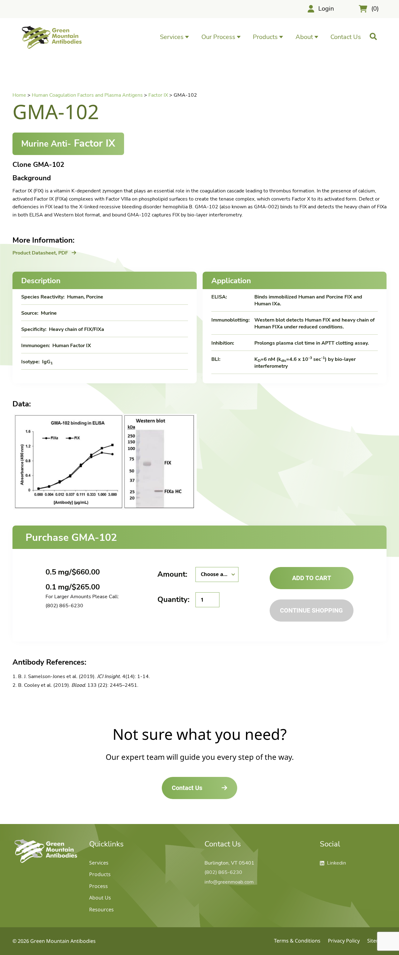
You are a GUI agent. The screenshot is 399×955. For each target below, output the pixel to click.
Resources (101, 909)
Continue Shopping (311, 610)
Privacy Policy (344, 940)
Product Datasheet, (40, 253)
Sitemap (377, 940)
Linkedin (333, 863)
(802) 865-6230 (64, 605)
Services (98, 862)
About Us (100, 897)
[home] (45, 862)
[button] (174, 37)
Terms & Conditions (297, 940)
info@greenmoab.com (229, 882)
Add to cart (311, 578)
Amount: (172, 574)
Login (326, 8)
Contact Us (345, 37)
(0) (375, 8)
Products (100, 874)
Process (98, 886)
